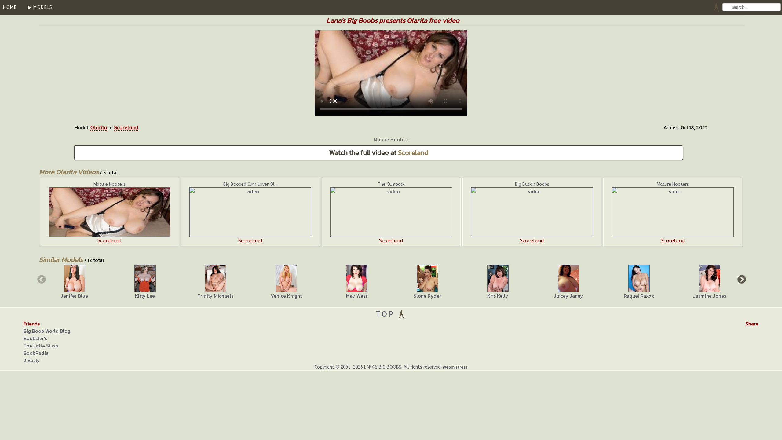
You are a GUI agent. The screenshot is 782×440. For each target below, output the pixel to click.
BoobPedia (36, 353)
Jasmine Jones (709, 295)
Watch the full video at (378, 153)
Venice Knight (286, 295)
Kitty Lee (145, 295)
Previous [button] (41, 279)
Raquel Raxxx (639, 295)
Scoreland (126, 127)
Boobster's (35, 338)
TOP (386, 314)
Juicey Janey (568, 295)
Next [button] (741, 279)
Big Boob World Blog (47, 331)
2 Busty (32, 360)
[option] (109, 212)
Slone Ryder (427, 295)
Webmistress (455, 367)
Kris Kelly (497, 295)
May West (356, 295)
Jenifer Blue (74, 295)
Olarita (98, 127)
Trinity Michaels (215, 295)
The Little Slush (41, 345)
